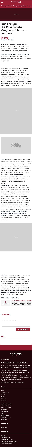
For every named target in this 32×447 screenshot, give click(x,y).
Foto (2, 413)
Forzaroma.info (5, 6)
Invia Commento (23, 329)
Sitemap (3, 435)
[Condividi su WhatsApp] (2, 38)
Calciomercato (5, 392)
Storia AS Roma (5, 401)
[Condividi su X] (7, 38)
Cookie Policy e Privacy (7, 439)
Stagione (3, 399)
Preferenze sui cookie (6, 443)
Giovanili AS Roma (6, 407)
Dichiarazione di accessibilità (8, 441)
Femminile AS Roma (6, 405)
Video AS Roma (5, 415)
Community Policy (5, 437)
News (2, 390)
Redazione (4, 419)
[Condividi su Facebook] (4, 38)
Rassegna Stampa (6, 417)
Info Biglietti (4, 411)
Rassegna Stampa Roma (19, 6)
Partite (3, 397)
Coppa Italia (4, 409)
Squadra (3, 394)
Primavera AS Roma (6, 403)
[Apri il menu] (2, 2)
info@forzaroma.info (6, 381)
